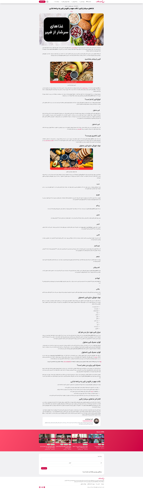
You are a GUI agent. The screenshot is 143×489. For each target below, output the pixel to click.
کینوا (92, 391)
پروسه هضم (85, 88)
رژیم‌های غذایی (74, 47)
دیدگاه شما (100, 456)
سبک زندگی (66, 444)
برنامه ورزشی (75, 1)
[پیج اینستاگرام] (44, 487)
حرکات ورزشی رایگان (65, 1)
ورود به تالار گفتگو (91, 484)
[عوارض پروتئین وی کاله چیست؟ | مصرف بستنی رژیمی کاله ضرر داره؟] (80, 442)
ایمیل (70, 462)
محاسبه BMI (88, 1)
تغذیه (71, 11)
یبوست (95, 357)
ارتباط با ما (57, 1)
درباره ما (102, 484)
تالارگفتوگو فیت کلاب (67, 361)
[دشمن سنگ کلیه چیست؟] (96, 442)
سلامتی (99, 444)
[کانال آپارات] (40, 487)
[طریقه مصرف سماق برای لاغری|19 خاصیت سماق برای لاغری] (63, 442)
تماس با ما (98, 484)
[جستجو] (47, 2)
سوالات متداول (83, 484)
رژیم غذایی (82, 1)
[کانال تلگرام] (42, 487)
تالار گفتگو (42, 1)
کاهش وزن (79, 129)
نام (101, 462)
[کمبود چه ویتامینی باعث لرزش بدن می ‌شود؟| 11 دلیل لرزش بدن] (47, 442)
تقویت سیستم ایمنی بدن (49, 140)
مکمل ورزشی (85, 444)
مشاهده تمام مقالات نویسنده (87, 420)
